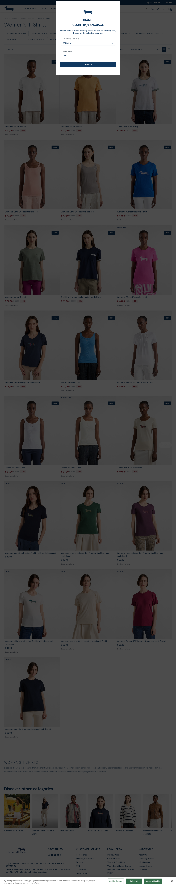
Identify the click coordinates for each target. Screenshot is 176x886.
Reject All (133, 881)
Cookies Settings (115, 881)
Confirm (88, 65)
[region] (88, 881)
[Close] (172, 881)
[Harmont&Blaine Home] (88, 12)
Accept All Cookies (153, 881)
